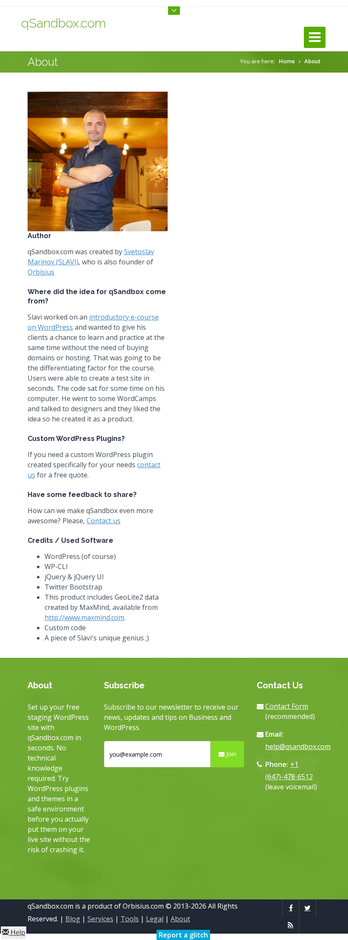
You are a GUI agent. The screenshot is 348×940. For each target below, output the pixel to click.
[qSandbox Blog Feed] (290, 924)
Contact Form (286, 706)
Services (100, 918)
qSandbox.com (63, 23)
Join (230, 754)
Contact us (104, 520)
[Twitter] (307, 907)
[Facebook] (291, 907)
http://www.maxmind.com (84, 617)
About (312, 61)
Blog (72, 918)
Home (287, 61)
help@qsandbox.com (298, 746)
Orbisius (41, 272)
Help (17, 932)
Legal (154, 918)
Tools (130, 918)
